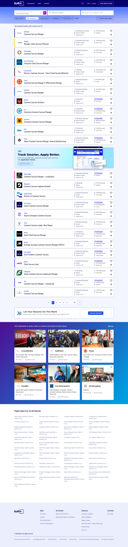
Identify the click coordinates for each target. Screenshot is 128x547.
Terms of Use (73, 539)
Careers (42, 517)
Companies (30, 3)
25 (74, 302)
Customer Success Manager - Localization (39, 176)
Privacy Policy (63, 539)
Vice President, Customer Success (36, 254)
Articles (46, 3)
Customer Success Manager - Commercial (39, 283)
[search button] (82, 3)
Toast (91, 351)
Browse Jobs (85, 527)
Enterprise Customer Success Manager (38, 112)
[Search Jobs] (44, 13)
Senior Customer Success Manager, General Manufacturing (45, 141)
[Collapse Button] (111, 34)
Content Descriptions (46, 523)
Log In (94, 3)
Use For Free (25, 164)
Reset (77, 18)
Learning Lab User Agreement (22, 539)
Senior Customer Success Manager (36, 206)
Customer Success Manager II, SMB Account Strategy (43, 83)
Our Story (43, 514)
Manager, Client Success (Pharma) (36, 44)
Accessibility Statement (39, 539)
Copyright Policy (52, 539)
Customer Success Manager (34, 34)
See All (111, 326)
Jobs (39, 3)
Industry (56, 18)
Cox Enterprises (62, 386)
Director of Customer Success (34, 196)
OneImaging (94, 386)
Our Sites (110, 514)
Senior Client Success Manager (35, 235)
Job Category (32, 18)
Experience (45, 18)
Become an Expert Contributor (65, 517)
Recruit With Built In (62, 514)
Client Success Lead (31, 264)
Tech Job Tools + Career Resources (92, 523)
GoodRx (24, 386)
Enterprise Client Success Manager (36, 63)
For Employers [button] (106, 3)
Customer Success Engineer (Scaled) (37, 186)
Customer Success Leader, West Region (38, 225)
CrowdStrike (27, 351)
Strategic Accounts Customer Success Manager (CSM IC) (44, 244)
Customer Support (87, 514)
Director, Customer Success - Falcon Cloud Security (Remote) (46, 73)
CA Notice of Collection (107, 539)
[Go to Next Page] (79, 302)
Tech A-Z (84, 530)
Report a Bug (86, 520)
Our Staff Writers (45, 520)
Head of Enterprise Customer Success (37, 215)
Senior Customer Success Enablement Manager (41, 274)
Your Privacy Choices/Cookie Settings (89, 539)
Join (88, 3)
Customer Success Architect (34, 102)
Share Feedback (86, 517)
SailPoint (59, 351)
